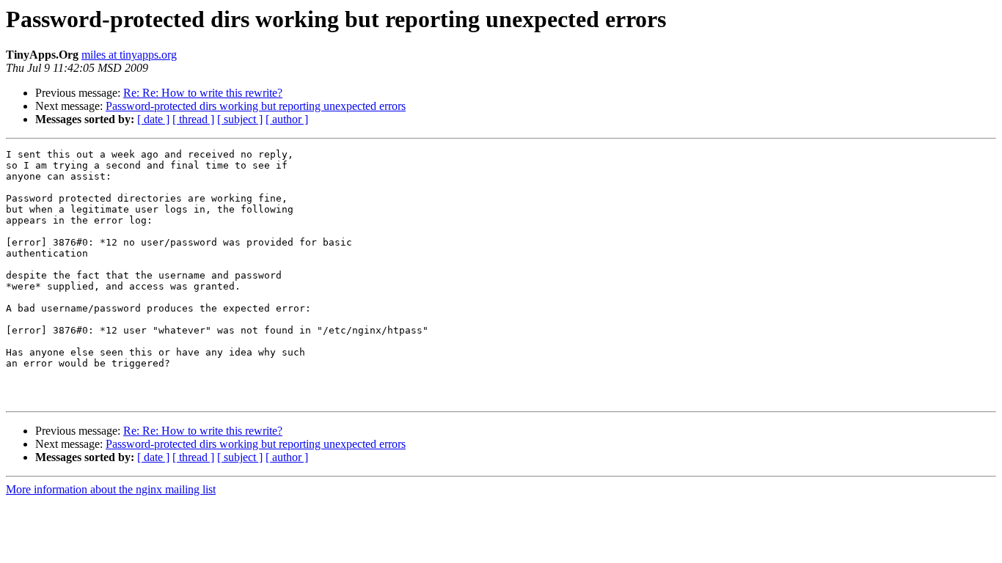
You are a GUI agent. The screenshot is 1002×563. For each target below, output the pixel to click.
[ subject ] (240, 119)
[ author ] (287, 119)
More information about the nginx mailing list (111, 489)
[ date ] (153, 119)
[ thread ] (193, 119)
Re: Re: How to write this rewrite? (202, 93)
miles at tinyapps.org (129, 54)
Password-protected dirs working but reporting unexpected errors (256, 106)
